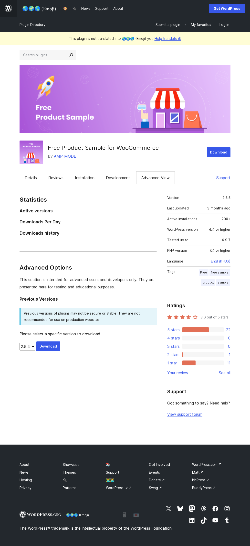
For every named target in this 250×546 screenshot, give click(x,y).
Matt (198, 472)
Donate (157, 480)
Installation (84, 177)
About (24, 464)
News (24, 472)
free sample (220, 272)
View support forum (184, 414)
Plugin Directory (32, 24)
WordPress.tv (119, 488)
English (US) (220, 261)
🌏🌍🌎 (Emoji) (77, 515)
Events (154, 472)
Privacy (25, 488)
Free (203, 272)
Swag (155, 488)
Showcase (71, 464)
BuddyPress (204, 488)
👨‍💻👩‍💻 (110, 480)
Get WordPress (227, 8)
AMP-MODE (65, 156)
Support (223, 177)
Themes (69, 472)
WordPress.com (207, 464)
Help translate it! (168, 38)
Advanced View (155, 177)
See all (224, 372)
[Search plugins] (71, 55)
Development (118, 177)
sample (223, 282)
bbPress (201, 480)
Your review (177, 372)
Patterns (69, 488)
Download (218, 152)
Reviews (55, 177)
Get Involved (159, 464)
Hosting (26, 480)
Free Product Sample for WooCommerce (103, 147)
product (208, 282)
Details (31, 177)
